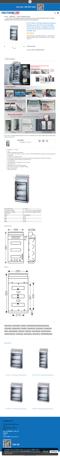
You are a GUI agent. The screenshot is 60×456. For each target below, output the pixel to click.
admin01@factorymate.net (10, 437)
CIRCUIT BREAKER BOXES (37, 50)
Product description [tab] (10, 59)
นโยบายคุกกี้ (9, 453)
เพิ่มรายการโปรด (31, 46)
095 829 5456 (30, 6)
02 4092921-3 (9, 431)
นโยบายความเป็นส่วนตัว (35, 451)
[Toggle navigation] (58, 13)
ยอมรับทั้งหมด (54, 451)
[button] (54, 13)
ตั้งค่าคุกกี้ (45, 451)
